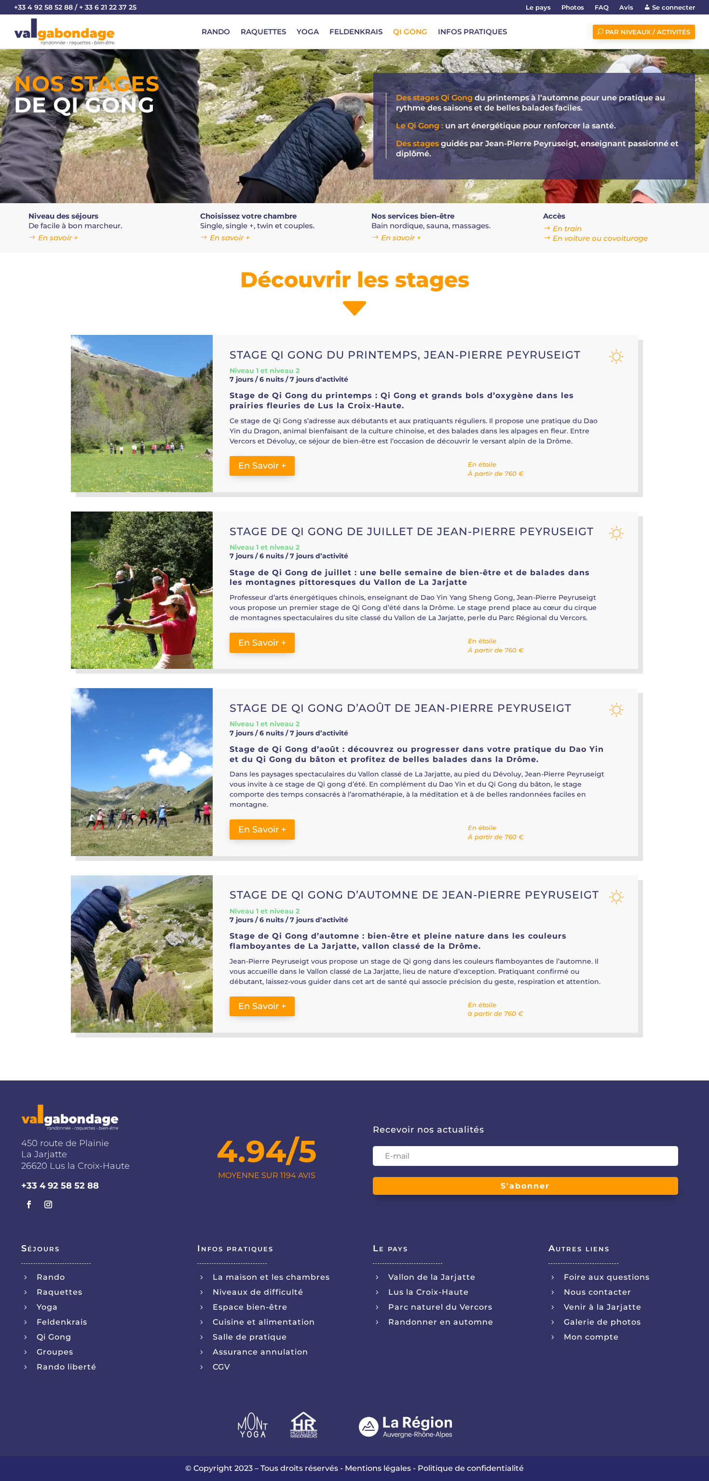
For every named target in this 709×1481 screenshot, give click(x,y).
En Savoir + (262, 465)
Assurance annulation (260, 1351)
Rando (51, 1277)
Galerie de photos (602, 1322)
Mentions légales (378, 1468)
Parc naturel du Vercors (440, 1307)
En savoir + (58, 237)
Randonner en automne (440, 1322)
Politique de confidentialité (471, 1468)
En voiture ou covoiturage (600, 238)
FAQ (602, 7)
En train (567, 228)
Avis (626, 7)
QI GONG (410, 32)
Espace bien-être (250, 1307)
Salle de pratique (250, 1337)
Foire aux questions (607, 1277)
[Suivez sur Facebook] (29, 1204)
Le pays (538, 7)
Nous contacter (597, 1292)
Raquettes (59, 1292)
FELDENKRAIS (355, 32)
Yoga (47, 1307)
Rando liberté (66, 1366)
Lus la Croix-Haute (428, 1292)
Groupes (55, 1351)
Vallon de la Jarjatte (432, 1277)
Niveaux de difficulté (258, 1292)
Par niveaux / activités (647, 32)
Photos (572, 7)
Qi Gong (54, 1337)
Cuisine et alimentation (264, 1322)
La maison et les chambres (271, 1277)
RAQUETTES (263, 32)
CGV (221, 1366)
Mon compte (591, 1337)
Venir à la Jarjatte (602, 1307)
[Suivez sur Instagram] (48, 1204)
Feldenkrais (62, 1322)
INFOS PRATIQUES (472, 32)
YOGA (308, 32)
